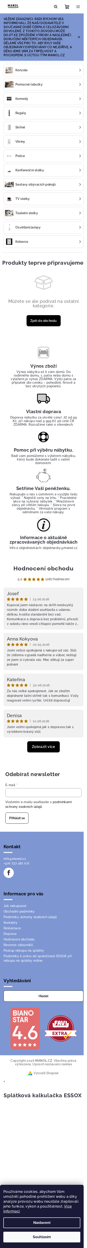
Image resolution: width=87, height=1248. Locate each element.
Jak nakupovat (15, 906)
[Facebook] (9, 873)
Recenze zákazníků (18, 945)
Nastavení (41, 1223)
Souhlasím (42, 1237)
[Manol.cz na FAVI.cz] (60, 1028)
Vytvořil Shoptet (46, 1073)
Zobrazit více (43, 747)
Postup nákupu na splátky (24, 950)
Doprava (10, 934)
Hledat (43, 996)
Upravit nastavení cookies (52, 1064)
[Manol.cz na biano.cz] (25, 1028)
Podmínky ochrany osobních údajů (30, 917)
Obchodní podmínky (19, 911)
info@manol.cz (15, 859)
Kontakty (10, 922)
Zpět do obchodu (43, 320)
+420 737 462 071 (16, 863)
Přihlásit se (17, 818)
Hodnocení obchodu (43, 568)
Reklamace (12, 928)
